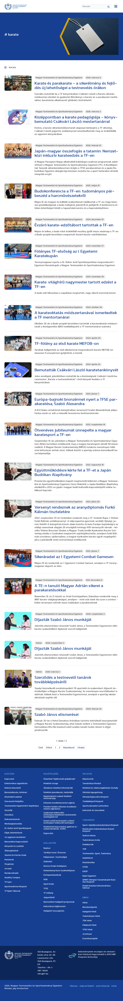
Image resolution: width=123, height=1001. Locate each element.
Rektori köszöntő (12, 788)
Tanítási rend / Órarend (55, 853)
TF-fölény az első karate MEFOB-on (66, 344)
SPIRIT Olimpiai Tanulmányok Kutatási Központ (99, 881)
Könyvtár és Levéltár (14, 846)
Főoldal (74, 986)
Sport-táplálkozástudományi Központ (100, 825)
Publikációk (88, 845)
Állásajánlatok (11, 851)
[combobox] (96, 6)
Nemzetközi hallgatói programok (59, 902)
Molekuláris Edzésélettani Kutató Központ (98, 830)
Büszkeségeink (89, 907)
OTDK (85, 867)
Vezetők (8, 810)
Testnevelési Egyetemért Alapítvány (21, 806)
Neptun (47, 848)
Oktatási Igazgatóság (92, 792)
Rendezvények (11, 873)
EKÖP (85, 871)
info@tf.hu (43, 974)
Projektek (9, 864)
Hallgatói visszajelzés (54, 911)
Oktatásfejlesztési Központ (95, 797)
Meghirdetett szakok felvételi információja (57, 797)
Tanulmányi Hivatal (91, 783)
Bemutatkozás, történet (15, 792)
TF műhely (48, 893)
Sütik (114, 986)
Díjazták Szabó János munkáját (63, 620)
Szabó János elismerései (56, 715)
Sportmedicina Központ (15, 887)
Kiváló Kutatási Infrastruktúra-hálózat (96, 887)
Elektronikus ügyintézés (16, 783)
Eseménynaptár (90, 939)
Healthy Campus (12, 878)
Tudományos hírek (91, 916)
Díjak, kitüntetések (13, 833)
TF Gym (8, 882)
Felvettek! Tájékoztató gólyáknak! (59, 779)
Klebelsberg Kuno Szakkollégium (59, 871)
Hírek (85, 903)
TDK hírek (87, 921)
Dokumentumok (12, 819)
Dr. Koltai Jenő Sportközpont (17, 828)
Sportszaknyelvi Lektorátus (95, 806)
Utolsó (81, 747)
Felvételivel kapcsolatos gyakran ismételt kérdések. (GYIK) (61, 828)
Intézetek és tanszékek (93, 810)
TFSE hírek (87, 930)
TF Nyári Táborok (12, 891)
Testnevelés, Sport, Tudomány (96, 853)
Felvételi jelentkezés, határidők (58, 792)
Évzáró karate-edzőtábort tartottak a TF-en (73, 225)
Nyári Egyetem (89, 876)
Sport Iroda (49, 884)
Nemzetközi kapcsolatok (16, 842)
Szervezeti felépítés (14, 801)
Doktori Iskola (89, 836)
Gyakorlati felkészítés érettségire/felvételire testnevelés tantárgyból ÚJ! (60, 815)
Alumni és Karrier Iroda (15, 855)
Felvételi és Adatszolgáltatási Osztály (100, 788)
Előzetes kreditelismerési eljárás (59, 803)
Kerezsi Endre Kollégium (55, 866)
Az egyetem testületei (15, 837)
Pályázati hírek (89, 925)
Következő (68, 747)
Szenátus (8, 815)
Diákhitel (48, 862)
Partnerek (9, 860)
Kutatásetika (88, 862)
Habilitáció (87, 858)
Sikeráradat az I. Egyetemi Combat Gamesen (74, 557)
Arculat (8, 869)
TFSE (46, 888)
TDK (84, 849)
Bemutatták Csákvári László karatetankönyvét (76, 370)
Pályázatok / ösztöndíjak (55, 857)
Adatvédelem (103, 986)
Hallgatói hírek (89, 912)
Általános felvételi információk (58, 788)
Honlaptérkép (87, 986)
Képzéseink (88, 779)
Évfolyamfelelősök (52, 875)
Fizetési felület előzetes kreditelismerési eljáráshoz (60, 808)
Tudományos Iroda (91, 840)
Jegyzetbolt (49, 897)
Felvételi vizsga (51, 783)
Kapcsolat (9, 779)
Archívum (87, 934)
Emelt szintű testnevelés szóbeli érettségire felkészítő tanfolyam (59, 822)
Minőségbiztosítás (13, 824)
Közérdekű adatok (13, 797)
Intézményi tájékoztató (55, 906)
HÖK (46, 879)
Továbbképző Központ (92, 801)
